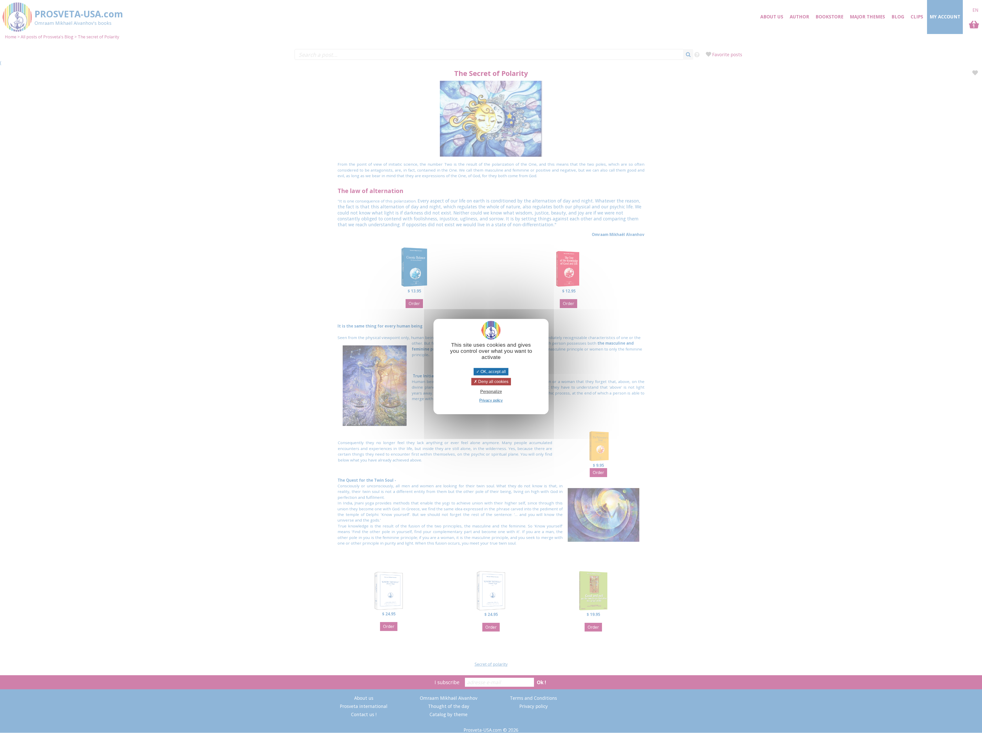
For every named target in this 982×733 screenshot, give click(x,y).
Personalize (491, 391)
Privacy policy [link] (491, 400)
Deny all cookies (492, 381)
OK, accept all (492, 371)
